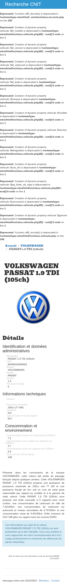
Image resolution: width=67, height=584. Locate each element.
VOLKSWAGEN (31, 246)
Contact (55, 580)
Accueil (10, 246)
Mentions (44, 580)
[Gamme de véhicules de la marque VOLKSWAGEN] (33, 307)
